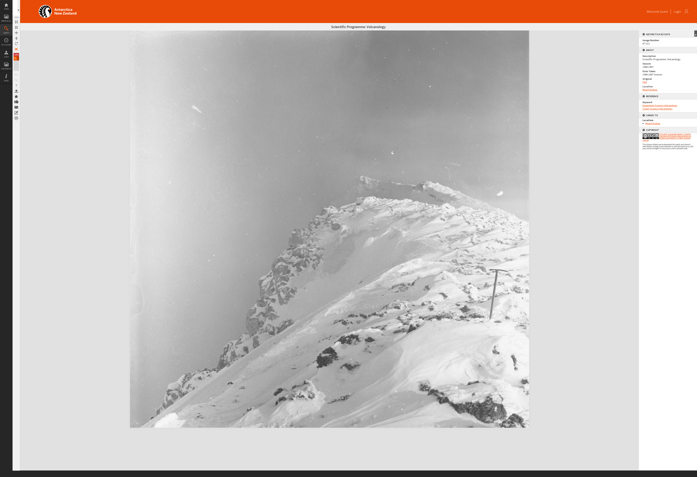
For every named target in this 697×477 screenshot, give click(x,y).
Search (6, 33)
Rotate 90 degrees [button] (16, 43)
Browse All (6, 21)
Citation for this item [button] (16, 118)
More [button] (6, 81)
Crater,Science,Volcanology (657, 108)
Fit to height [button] (16, 38)
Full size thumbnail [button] (16, 22)
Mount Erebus (650, 89)
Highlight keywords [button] (16, 85)
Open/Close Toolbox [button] (18, 6)
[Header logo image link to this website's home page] (57, 6)
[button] (16, 58)
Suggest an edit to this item (16, 112)
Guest (664, 11)
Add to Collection (16, 96)
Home (6, 9)
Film (645, 82)
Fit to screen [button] (16, 27)
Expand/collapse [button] (695, 33)
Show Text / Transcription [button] (16, 74)
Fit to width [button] (16, 33)
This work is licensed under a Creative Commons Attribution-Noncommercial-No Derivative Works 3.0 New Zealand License (667, 137)
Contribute (6, 69)
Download (16, 91)
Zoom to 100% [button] (16, 49)
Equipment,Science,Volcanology (660, 105)
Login (6, 57)
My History (6, 45)
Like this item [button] (16, 102)
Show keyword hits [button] (16, 80)
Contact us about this (16, 107)
